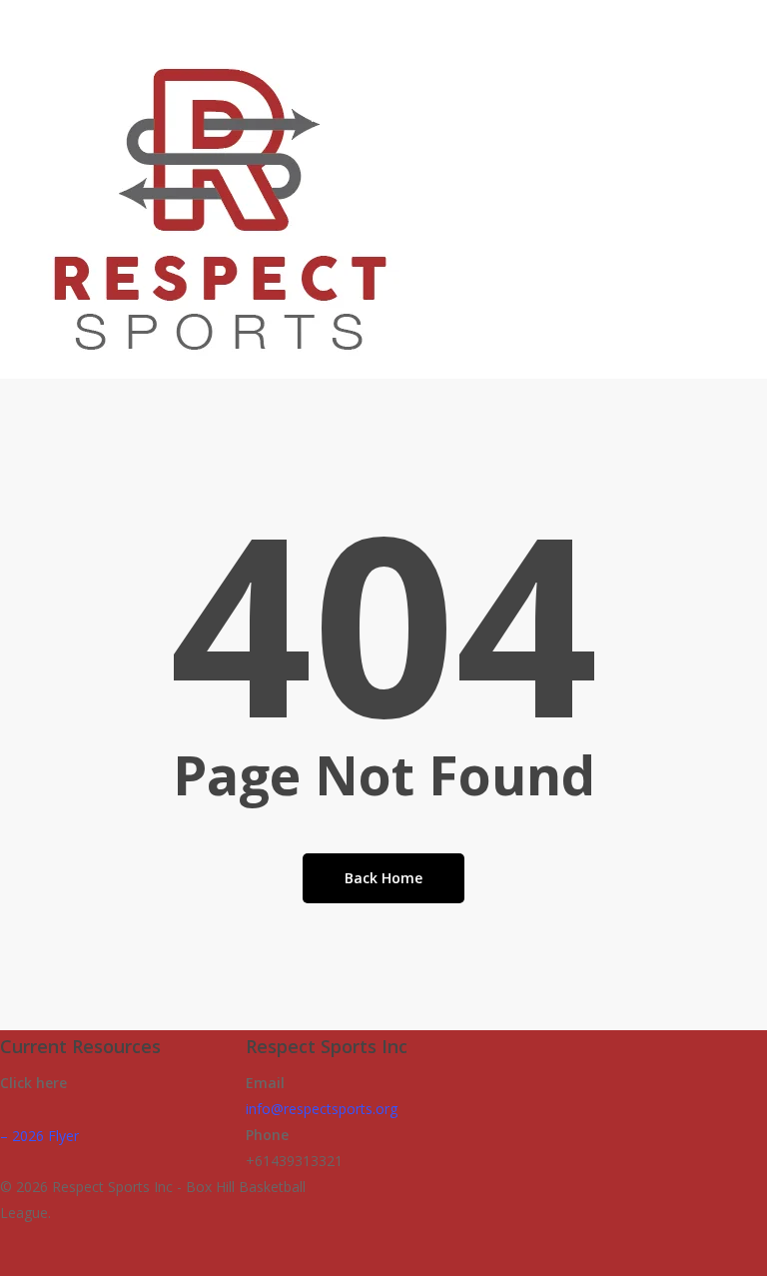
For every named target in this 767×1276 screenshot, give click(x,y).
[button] (383, 1263)
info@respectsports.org (321, 1108)
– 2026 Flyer (39, 1135)
